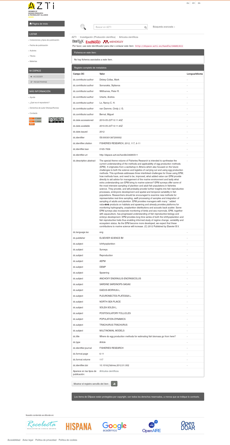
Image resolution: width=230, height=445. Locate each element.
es (199, 2)
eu (188, 2)
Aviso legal (28, 439)
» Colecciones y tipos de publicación (43, 39)
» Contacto (32, 113)
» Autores (32, 50)
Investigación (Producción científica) (98, 36)
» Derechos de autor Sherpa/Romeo (43, 107)
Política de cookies (68, 439)
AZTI (74, 36)
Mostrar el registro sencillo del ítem (91, 383)
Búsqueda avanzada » (164, 26)
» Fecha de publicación (38, 45)
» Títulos (31, 55)
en (193, 2)
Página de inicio (40, 23)
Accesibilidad (14, 439)
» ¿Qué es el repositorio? (39, 102)
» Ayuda (31, 97)
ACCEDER (38, 76)
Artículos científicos (128, 36)
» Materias (32, 61)
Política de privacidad (45, 439)
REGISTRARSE (40, 81)
